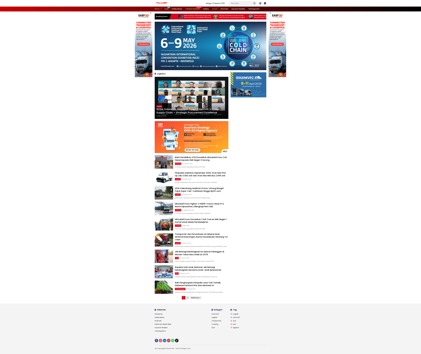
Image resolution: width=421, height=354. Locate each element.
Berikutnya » (195, 298)
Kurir (176, 258)
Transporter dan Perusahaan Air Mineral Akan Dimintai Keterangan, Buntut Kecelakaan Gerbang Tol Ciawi (201, 237)
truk (234, 321)
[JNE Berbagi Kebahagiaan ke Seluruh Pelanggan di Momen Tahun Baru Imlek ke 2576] (164, 256)
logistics (236, 327)
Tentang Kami (160, 331)
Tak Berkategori (180, 289)
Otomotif (215, 314)
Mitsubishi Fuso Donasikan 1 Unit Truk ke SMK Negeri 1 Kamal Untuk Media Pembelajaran (201, 220)
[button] (254, 3)
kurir (234, 324)
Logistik (159, 106)
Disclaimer (159, 314)
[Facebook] (156, 340)
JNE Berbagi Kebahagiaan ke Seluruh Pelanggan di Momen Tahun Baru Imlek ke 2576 (199, 253)
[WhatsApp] (172, 340)
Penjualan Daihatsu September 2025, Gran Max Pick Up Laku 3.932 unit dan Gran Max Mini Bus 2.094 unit (200, 174)
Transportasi (216, 321)
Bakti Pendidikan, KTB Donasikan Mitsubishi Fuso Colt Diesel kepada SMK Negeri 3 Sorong (201, 158)
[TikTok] (176, 340)
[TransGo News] (162, 3)
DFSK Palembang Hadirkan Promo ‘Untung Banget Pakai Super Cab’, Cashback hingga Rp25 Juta (199, 189)
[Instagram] (160, 340)
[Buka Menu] (265, 3)
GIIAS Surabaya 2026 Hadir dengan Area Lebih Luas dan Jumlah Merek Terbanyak (176, 16)
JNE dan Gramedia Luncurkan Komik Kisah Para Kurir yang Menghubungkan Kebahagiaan (210, 16)
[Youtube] (168, 340)
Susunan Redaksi (161, 327)
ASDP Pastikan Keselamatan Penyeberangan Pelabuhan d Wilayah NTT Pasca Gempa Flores (245, 16)
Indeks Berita (159, 317)
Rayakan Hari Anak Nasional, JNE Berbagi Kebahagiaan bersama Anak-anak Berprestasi (198, 268)
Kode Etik (158, 321)
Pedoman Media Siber (163, 324)
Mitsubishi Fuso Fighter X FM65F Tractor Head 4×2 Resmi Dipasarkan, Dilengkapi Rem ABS (199, 205)
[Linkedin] (164, 340)
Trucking (178, 164)
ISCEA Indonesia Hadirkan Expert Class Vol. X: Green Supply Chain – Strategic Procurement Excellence (188, 111)
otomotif (236, 317)
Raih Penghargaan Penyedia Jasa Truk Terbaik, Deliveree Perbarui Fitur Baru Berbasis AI (198, 284)
